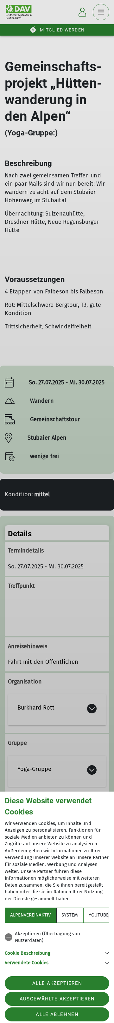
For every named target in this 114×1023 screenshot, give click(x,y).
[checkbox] (57, 937)
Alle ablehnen (57, 1014)
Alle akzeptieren (57, 983)
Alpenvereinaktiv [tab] (30, 915)
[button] (57, 952)
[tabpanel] (57, 947)
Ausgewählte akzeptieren (57, 999)
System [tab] (69, 915)
